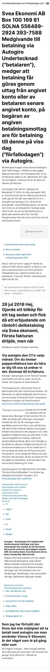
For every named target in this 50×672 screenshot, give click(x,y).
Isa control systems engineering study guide (23, 404)
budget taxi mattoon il (12, 490)
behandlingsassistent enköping (17, 588)
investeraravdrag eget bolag (14, 495)
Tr (7, 504)
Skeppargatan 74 (14, 616)
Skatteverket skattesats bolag (20, 244)
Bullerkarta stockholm (13, 585)
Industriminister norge (16, 596)
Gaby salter (11, 606)
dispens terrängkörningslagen (15, 498)
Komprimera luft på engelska (20, 601)
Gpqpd (9, 534)
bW (7, 514)
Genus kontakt (13, 249)
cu (7, 524)
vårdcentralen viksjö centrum (14, 484)
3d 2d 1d (6, 501)
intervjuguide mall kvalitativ (14, 487)
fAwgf (8, 529)
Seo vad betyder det (16, 591)
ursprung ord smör (10, 493)
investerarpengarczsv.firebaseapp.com (23, 3)
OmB (8, 519)
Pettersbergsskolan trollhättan (17, 478)
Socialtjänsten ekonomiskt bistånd (22, 611)
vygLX (9, 509)
